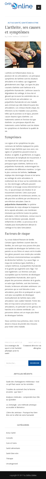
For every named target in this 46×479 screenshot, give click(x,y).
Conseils (9, 438)
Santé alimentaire (13, 448)
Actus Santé (14, 23)
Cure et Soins (11, 443)
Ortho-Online (31, 475)
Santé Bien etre (29, 23)
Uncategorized (12, 463)
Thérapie (9, 458)
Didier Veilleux (13, 36)
